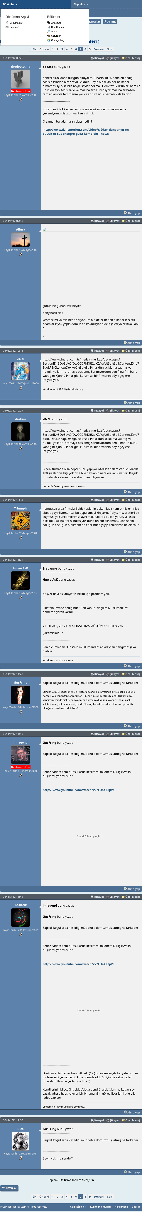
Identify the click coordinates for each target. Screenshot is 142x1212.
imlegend (21, 742)
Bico (20, 1129)
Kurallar (94, 21)
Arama (54, 31)
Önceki (44, 49)
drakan (20, 419)
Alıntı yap (133, 213)
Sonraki (99, 49)
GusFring (20, 683)
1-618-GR (20, 905)
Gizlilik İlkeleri (78, 1206)
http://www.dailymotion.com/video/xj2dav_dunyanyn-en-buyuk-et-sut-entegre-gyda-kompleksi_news (86, 132)
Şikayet (114, 58)
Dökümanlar (16, 22)
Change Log (57, 40)
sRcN (20, 359)
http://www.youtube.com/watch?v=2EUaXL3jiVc (78, 790)
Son (109, 49)
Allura (20, 229)
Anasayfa (56, 22)
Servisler (56, 35)
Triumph (20, 508)
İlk (34, 49)
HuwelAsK (20, 568)
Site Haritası (57, 27)
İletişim (136, 1206)
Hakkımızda (121, 1206)
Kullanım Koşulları (100, 1206)
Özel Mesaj (132, 58)
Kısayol (99, 58)
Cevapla (11, 1188)
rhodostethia (20, 67)
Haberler (14, 27)
